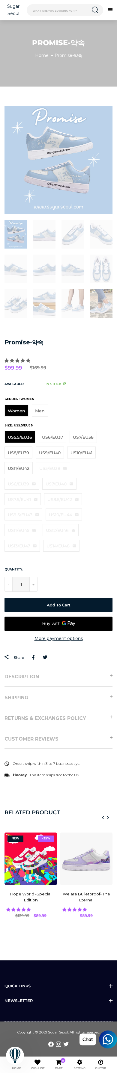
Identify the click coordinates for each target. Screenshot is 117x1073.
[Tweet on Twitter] (45, 657)
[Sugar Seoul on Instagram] (58, 1044)
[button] (18, 360)
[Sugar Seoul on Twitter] (66, 1044)
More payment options (58, 638)
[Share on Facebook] (34, 657)
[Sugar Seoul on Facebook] (51, 1044)
